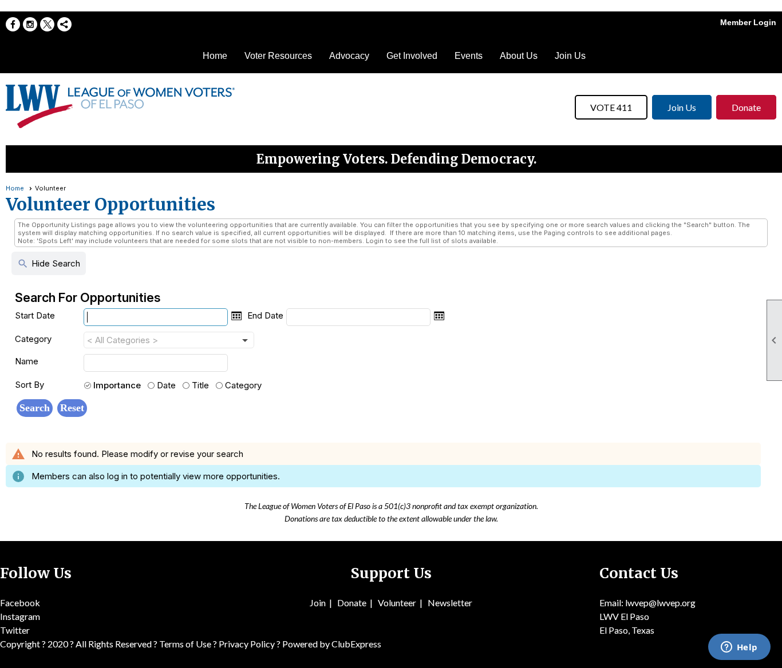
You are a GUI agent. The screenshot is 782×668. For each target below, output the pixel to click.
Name (26, 361)
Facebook (20, 602)
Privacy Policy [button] (247, 643)
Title (200, 385)
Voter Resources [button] (278, 56)
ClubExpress (356, 643)
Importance (117, 385)
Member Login (748, 22)
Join (318, 602)
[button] (35, 408)
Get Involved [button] (411, 56)
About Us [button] (519, 56)
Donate (746, 107)
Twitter (15, 630)
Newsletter (450, 602)
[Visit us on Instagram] (30, 24)
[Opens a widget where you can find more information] (739, 648)
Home (215, 56)
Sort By (29, 384)
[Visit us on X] (47, 24)
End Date (265, 315)
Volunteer (397, 602)
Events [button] (469, 56)
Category (33, 338)
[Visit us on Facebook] (13, 24)
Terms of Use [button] (186, 643)
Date (166, 385)
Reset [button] (72, 407)
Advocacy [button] (349, 56)
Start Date (35, 315)
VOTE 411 (611, 107)
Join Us (570, 56)
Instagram (20, 616)
